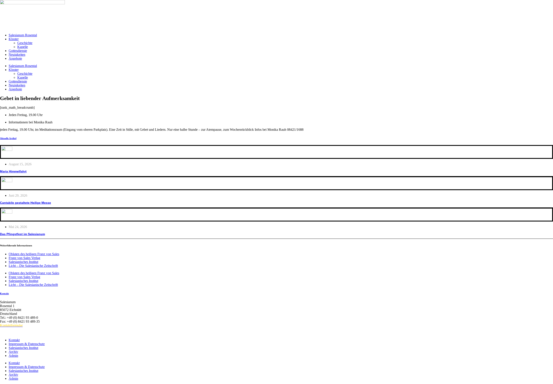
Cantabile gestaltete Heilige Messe (25, 202)
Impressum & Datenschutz (27, 344)
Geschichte (24, 43)
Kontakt (4, 293)
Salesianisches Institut (23, 262)
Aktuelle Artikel (8, 138)
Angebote (15, 58)
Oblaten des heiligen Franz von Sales (34, 254)
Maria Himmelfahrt (13, 171)
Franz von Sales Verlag (24, 258)
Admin (13, 355)
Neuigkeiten (17, 54)
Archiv (13, 352)
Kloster (14, 39)
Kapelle (22, 47)
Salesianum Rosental (23, 35)
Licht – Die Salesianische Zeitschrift (33, 266)
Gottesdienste (18, 51)
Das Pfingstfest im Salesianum (22, 234)
